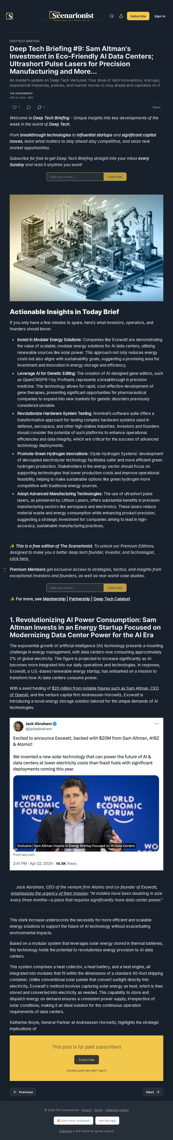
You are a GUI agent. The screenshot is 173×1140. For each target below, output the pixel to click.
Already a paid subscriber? (86, 1070)
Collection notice (117, 1110)
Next (150, 1092)
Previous (26, 1092)
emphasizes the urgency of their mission (49, 893)
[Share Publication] (121, 16)
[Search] (112, 16)
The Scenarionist (21, 93)
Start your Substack (75, 1120)
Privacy (87, 1110)
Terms (98, 1110)
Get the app (107, 1120)
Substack (65, 1131)
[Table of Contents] (5, 570)
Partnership (79, 599)
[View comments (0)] (28, 107)
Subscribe (138, 16)
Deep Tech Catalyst (111, 599)
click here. (19, 558)
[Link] (3, 311)
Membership (54, 599)
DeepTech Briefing (24, 41)
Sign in (159, 16)
